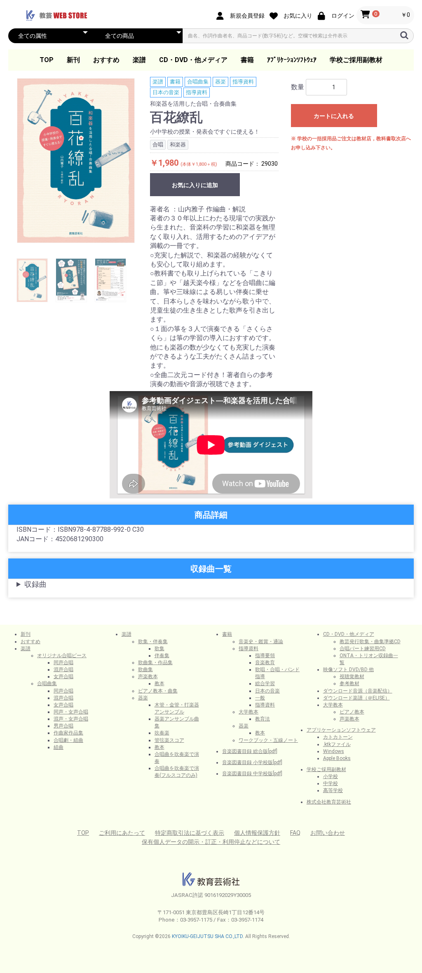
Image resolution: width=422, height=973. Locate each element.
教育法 (262, 719)
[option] (75, 160)
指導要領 (265, 655)
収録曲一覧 (211, 569)
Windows (333, 751)
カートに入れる (334, 116)
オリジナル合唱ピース (62, 655)
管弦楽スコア (169, 740)
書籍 (247, 60)
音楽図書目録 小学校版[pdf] (252, 762)
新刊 (73, 60)
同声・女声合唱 (71, 712)
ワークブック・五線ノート (268, 740)
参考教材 (349, 683)
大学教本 (248, 712)
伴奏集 (162, 655)
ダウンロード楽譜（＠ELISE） (356, 698)
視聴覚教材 (352, 676)
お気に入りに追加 (195, 185)
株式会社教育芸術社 (329, 802)
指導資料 (243, 82)
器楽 (220, 82)
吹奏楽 (162, 733)
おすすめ (106, 60)
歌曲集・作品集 (155, 662)
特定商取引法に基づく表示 (189, 832)
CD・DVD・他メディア (193, 60)
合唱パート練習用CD (363, 648)
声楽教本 (148, 676)
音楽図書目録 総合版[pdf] (249, 751)
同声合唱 (63, 662)
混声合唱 (63, 669)
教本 (159, 683)
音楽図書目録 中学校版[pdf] (252, 773)
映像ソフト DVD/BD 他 (348, 669)
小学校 (330, 776)
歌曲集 (145, 669)
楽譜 (139, 60)
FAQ (295, 832)
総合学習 (265, 683)
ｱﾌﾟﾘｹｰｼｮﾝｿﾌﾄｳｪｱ (291, 60)
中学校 (330, 783)
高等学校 (333, 790)
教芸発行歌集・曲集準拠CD (370, 641)
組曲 (58, 747)
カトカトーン (338, 737)
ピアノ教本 (352, 712)
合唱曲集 (198, 82)
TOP (47, 60)
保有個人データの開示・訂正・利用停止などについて (211, 842)
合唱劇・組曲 (68, 740)
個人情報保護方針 (257, 832)
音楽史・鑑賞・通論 (261, 641)
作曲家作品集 (68, 733)
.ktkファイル (337, 744)
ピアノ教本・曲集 (158, 691)
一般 (260, 698)
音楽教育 (265, 662)
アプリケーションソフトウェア (341, 730)
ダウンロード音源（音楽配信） (357, 691)
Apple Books (337, 758)
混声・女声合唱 (71, 719)
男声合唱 (63, 726)
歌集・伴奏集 (153, 641)
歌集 (159, 648)
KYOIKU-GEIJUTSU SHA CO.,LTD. (208, 936)
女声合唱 (63, 676)
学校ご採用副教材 (356, 60)
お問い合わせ (327, 832)
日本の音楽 (165, 92)
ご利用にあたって (122, 832)
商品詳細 (211, 515)
